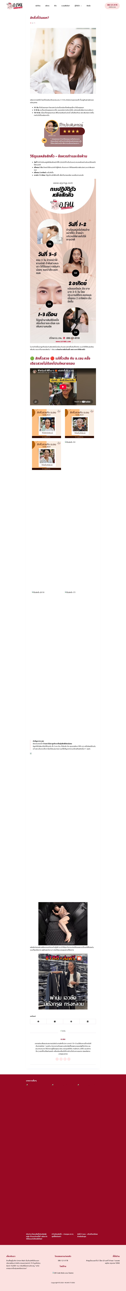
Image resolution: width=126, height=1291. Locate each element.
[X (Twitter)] (55, 1021)
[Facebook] (38, 1021)
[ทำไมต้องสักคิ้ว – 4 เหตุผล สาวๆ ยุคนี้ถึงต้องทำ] (63, 1157)
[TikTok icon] (68, 1059)
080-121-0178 (63, 1260)
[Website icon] (61, 1059)
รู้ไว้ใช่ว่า (77, 6)
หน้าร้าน (38, 6)
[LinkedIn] (88, 1021)
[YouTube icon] (64, 1059)
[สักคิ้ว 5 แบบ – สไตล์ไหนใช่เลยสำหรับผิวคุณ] (88, 1157)
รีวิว (55, 6)
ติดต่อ (88, 6)
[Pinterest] (71, 1021)
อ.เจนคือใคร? (66, 6)
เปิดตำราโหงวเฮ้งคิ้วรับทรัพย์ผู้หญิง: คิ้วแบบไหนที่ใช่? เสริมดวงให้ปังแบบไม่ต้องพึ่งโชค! (36, 1236)
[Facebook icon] (57, 1059)
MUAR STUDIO (70, 1283)
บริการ (47, 6)
